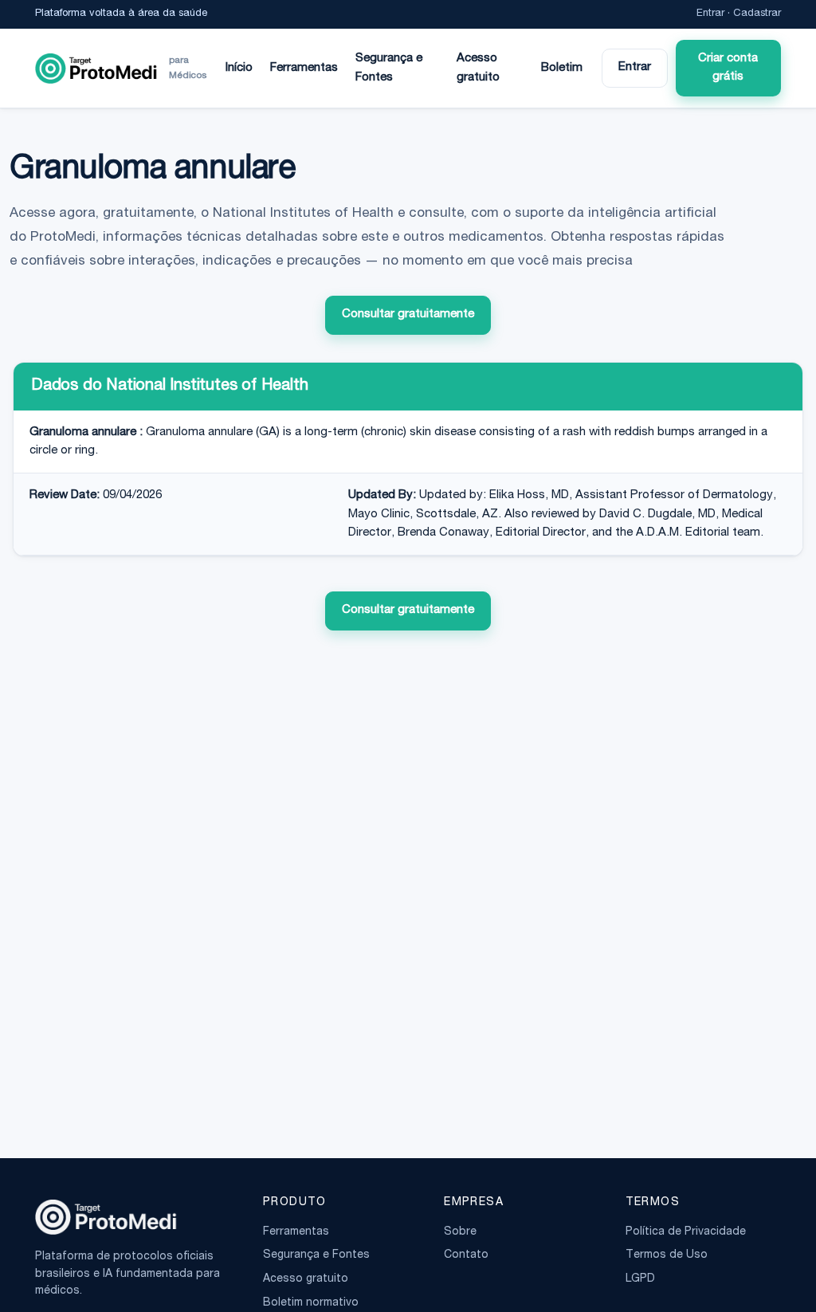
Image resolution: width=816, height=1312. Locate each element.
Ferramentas (304, 68)
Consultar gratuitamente (408, 314)
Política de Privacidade (686, 1232)
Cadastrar (757, 14)
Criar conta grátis (728, 68)
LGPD (640, 1279)
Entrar (710, 14)
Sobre (460, 1232)
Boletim (562, 68)
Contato (466, 1255)
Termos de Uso (667, 1255)
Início (239, 68)
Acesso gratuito (478, 68)
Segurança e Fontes (388, 68)
